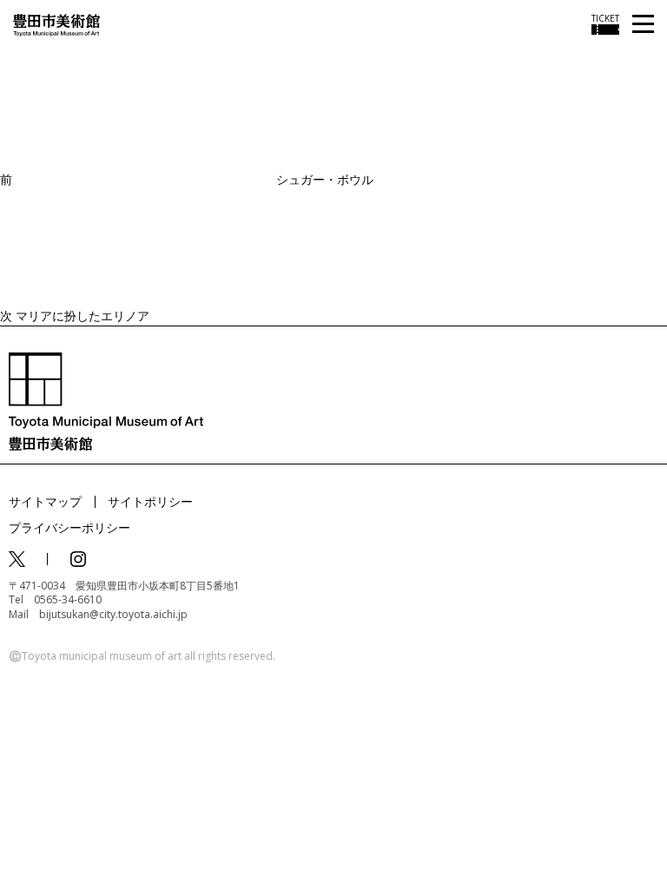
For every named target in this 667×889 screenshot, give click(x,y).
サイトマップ (45, 501)
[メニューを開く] (643, 25)
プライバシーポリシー (69, 527)
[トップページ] (56, 24)
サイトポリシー (150, 501)
